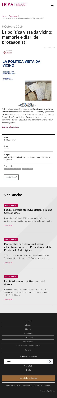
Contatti (28, 350)
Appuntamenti (28, 341)
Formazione (28, 333)
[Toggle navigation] (52, 5)
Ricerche (28, 329)
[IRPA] (15, 3)
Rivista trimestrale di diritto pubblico (28, 346)
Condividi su (10, 177)
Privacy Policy (28, 366)
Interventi (28, 325)
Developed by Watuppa (47, 391)
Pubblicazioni (28, 337)
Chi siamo (28, 321)
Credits (28, 370)
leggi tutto (8, 225)
